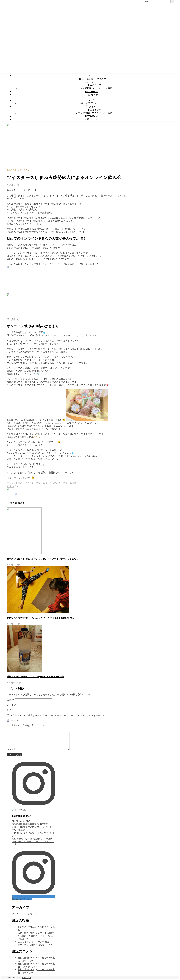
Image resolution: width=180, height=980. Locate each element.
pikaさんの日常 (14, 170)
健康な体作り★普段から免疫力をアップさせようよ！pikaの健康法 (40, 618)
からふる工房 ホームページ (94, 78)
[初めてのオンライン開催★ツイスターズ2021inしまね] (11, 497)
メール (11, 705)
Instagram (91, 91)
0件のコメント (14, 486)
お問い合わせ (91, 94)
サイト (10, 710)
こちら (36, 437)
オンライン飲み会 (16, 483)
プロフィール (91, 81)
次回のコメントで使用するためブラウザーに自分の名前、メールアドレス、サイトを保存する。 (58, 715)
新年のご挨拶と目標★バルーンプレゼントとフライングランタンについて (44, 559)
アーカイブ (17, 914)
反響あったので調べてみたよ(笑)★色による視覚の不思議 (35, 676)
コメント (11, 749)
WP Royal (26, 977)
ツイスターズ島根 (67, 483)
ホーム (91, 75)
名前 (10, 699)
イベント (27, 170)
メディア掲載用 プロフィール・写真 (94, 88)
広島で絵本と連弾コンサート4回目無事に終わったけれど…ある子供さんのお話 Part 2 (36, 936)
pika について (94, 85)
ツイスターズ (31, 483)
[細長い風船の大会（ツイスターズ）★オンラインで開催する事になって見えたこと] (20, 497)
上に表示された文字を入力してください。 (28, 725)
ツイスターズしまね (48, 483)
